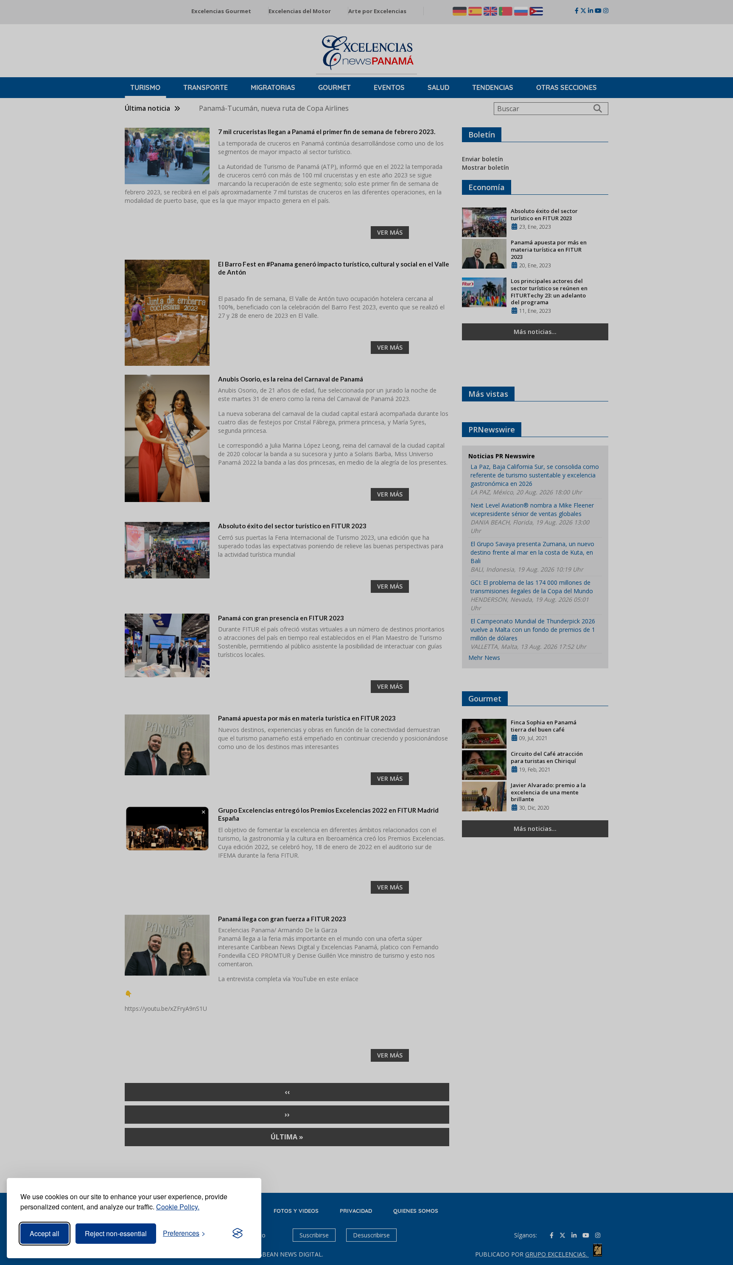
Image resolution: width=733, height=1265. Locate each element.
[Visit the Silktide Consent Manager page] (237, 1233)
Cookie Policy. (177, 1207)
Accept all (44, 1233)
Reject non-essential (116, 1233)
